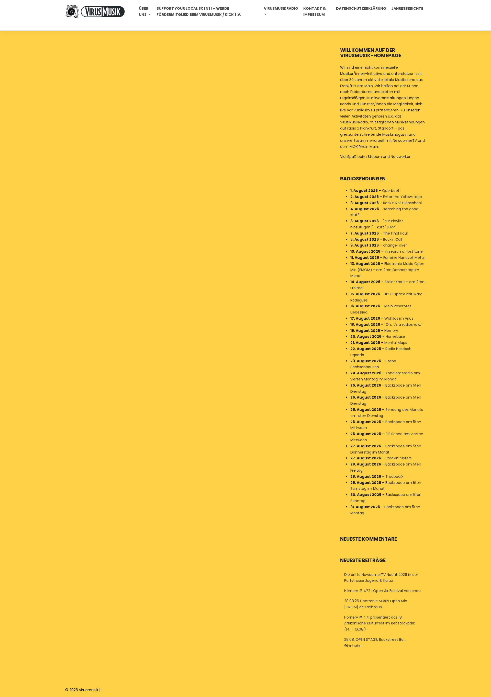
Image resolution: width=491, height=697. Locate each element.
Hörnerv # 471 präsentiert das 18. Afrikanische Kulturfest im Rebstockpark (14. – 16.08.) (379, 623)
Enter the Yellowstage (402, 196)
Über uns (143, 11)
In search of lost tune (404, 251)
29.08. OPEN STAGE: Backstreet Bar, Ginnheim (375, 642)
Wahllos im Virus (398, 318)
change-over (395, 245)
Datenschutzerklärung (361, 8)
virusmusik (88, 689)
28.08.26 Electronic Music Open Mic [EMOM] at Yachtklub (375, 604)
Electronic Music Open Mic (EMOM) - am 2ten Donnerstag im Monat (387, 269)
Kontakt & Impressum (314, 11)
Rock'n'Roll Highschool (402, 202)
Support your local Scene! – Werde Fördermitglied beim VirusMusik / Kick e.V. (199, 11)
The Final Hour (395, 233)
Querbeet (390, 190)
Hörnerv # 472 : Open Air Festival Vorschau (382, 590)
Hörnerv (391, 330)
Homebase (395, 336)
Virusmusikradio (281, 8)
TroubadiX (394, 476)
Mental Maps (395, 342)
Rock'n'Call (392, 239)
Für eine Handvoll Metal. (404, 257)
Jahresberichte (407, 8)
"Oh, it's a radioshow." (403, 324)
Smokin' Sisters (398, 458)
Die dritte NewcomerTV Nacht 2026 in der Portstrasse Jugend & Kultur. (381, 577)
